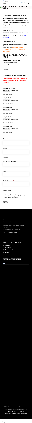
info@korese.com (12, 232)
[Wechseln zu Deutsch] (24, 3)
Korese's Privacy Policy (12, 197)
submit (5, 202)
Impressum (24, 413)
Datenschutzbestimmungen (12, 413)
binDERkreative (12, 411)
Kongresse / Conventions (12, 250)
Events (7, 252)
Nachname (5, 157)
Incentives (8, 247)
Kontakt (21, 411)
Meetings (7, 245)
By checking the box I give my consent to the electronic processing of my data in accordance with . (16, 195)
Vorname (5, 148)
